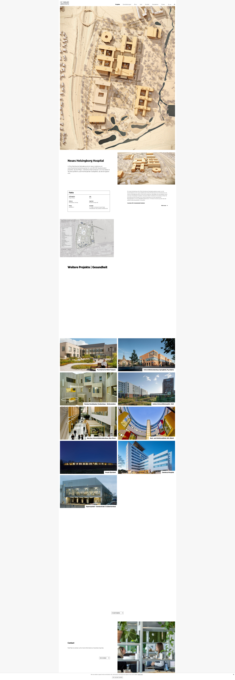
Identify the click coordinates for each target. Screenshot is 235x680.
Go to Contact (103, 658)
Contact (71, 643)
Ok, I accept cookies (117, 677)
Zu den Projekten (116, 613)
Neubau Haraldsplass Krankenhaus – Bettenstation (100, 404)
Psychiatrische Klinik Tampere (106, 370)
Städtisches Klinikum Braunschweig (105, 337)
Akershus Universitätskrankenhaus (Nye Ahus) (101, 438)
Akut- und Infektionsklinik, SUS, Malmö (162, 438)
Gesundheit (99, 267)
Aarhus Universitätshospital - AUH (163, 404)
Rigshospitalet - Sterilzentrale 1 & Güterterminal (101, 506)
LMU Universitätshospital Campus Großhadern (101, 303)
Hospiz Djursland (110, 472)
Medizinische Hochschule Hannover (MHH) (160, 303)
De (169, 4)
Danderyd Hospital (168, 472)
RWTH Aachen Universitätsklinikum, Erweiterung (158, 337)
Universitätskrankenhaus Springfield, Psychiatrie (159, 370)
